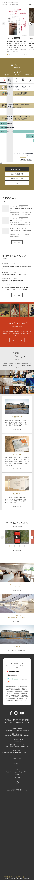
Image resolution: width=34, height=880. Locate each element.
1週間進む (28, 75)
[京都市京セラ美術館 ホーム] (10, 3)
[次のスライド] (30, 23)
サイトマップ (17, 769)
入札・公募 (17, 777)
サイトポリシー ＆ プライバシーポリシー (17, 772)
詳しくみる (16, 429)
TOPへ (17, 783)
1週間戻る (6, 75)
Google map (21, 650)
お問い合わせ (17, 758)
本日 (18, 75)
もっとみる (17, 242)
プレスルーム (17, 763)
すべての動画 (17, 551)
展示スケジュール (17, 340)
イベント (17, 183)
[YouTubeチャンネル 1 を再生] (17, 537)
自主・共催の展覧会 (17, 174)
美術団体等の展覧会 (17, 179)
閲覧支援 (17, 774)
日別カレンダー (18, 169)
